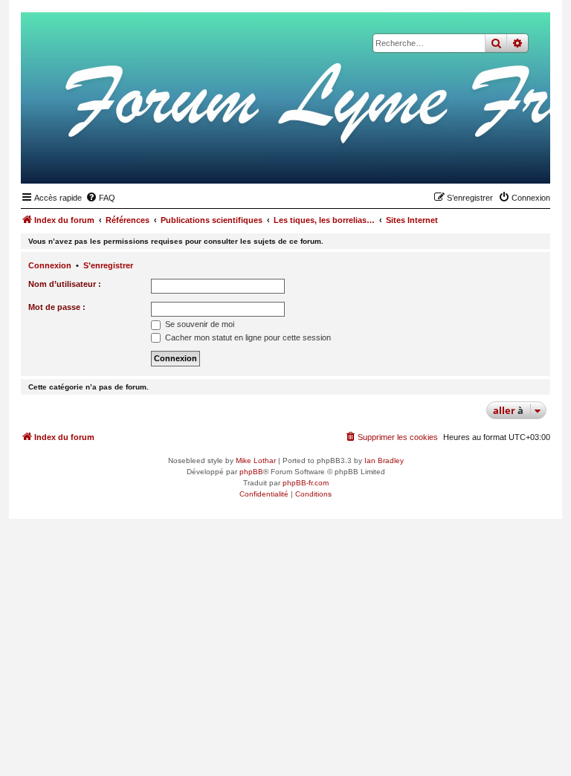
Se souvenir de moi (198, 324)
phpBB (251, 472)
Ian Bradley (384, 460)
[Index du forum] (466, 160)
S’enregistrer (108, 265)
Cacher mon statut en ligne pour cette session (247, 337)
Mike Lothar (256, 460)
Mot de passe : (57, 307)
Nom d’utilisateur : (64, 283)
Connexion (49, 265)
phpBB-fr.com (306, 483)
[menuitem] (100, 198)
